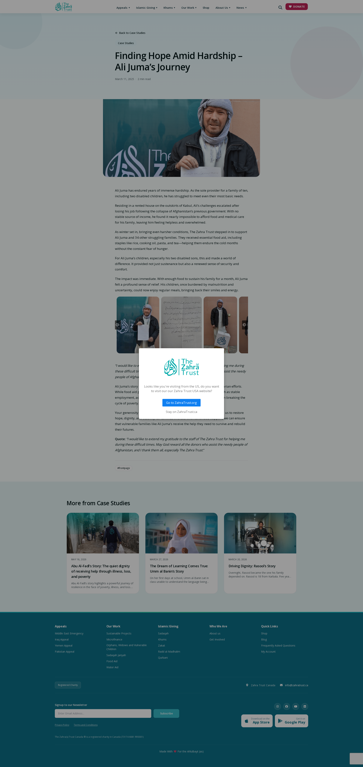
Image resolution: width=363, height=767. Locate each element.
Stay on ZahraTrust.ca (181, 411)
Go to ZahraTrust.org (181, 403)
